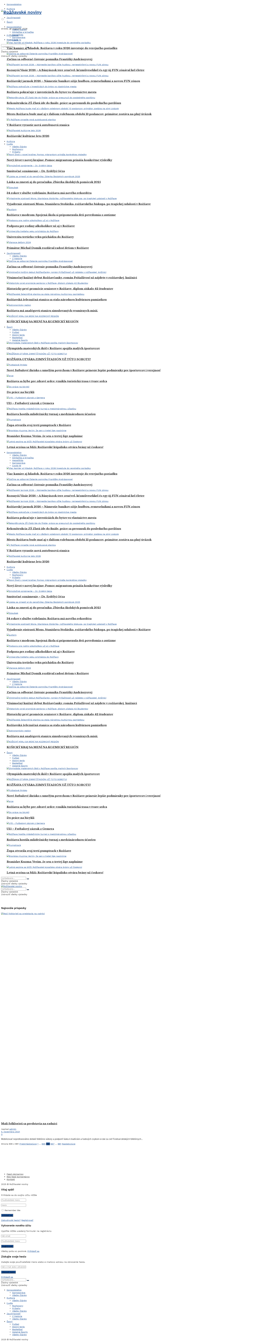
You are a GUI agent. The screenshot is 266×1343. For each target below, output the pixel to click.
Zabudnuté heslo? (11, 1220)
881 (59, 1144)
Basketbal (17, 337)
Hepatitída (17, 34)
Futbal (15, 332)
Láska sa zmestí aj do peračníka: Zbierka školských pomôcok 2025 (54, 182)
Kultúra (11, 8)
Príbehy (16, 152)
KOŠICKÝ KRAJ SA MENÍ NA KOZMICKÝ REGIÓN (43, 321)
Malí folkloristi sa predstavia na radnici (29, 1123)
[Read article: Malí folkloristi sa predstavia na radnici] (133, 1015)
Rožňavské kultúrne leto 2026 (28, 136)
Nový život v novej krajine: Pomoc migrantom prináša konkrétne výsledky (59, 160)
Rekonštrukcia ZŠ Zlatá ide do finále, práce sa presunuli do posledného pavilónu (64, 103)
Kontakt (11, 1179)
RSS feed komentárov (18, 1176)
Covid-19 (16, 40)
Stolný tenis (18, 335)
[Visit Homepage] (21, 12)
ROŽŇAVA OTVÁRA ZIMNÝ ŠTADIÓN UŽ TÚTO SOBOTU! (49, 359)
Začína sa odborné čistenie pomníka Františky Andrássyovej (49, 59)
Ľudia (10, 144)
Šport (9, 22)
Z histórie (17, 258)
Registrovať (27, 1220)
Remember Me (12, 1210)
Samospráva (18, 37)
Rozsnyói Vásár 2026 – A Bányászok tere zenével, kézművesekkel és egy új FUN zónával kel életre (75, 70)
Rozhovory (17, 149)
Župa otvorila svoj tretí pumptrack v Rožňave (39, 425)
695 (43, 1144)
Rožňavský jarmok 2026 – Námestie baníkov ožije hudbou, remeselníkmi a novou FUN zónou (73, 81)
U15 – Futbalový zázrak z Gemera (30, 403)
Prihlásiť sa (33, 1251)
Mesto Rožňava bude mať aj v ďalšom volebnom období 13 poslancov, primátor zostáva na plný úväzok (79, 114)
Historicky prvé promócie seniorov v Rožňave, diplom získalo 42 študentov (60, 288)
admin (12, 1129)
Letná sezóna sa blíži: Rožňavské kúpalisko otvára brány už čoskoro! (55, 447)
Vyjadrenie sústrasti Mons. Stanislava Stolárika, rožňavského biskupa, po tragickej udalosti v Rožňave (79, 204)
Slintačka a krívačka (23, 32)
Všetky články (19, 29)
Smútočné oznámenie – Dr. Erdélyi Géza (36, 171)
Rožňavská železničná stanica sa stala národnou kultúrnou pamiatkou (57, 299)
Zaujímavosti (13, 17)
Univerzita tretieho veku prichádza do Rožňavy (40, 236)
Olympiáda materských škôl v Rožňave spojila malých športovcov (53, 348)
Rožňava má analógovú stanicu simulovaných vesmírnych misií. (52, 310)
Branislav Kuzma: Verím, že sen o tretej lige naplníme (45, 436)
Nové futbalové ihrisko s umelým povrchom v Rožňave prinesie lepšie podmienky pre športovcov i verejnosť (83, 370)
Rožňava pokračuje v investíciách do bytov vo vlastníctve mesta (51, 92)
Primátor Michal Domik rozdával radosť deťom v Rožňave (48, 247)
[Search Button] (28, 878)
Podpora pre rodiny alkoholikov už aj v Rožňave (41, 226)
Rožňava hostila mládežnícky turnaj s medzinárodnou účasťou (51, 414)
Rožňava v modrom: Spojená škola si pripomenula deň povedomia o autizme (61, 214)
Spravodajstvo (14, 4)
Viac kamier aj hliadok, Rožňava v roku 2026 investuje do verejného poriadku (62, 48)
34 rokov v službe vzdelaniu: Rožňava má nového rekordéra (49, 193)
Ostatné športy (20, 340)
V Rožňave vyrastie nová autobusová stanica (38, 125)
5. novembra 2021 (10, 1131)
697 (52, 1144)
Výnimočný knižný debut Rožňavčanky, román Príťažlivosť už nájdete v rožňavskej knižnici (72, 277)
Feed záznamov (15, 1174)
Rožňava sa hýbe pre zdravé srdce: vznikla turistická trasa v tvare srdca (57, 381)
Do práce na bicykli (20, 392)
